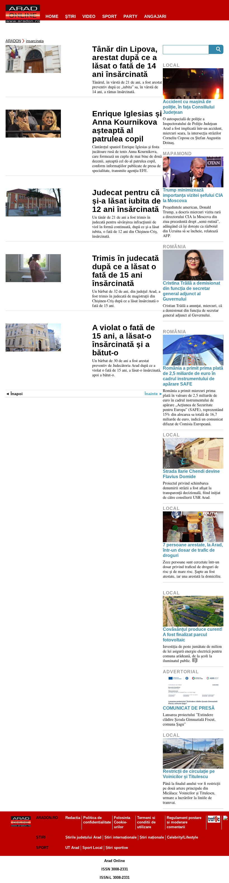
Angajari (155, 16)
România (174, 246)
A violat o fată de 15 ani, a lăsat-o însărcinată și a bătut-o (123, 340)
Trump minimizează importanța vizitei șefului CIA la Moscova (193, 195)
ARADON (13, 41)
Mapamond (177, 153)
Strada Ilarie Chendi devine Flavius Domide (191, 474)
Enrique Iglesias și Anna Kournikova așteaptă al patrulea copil (127, 126)
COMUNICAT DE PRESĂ (189, 708)
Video (89, 16)
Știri (41, 837)
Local (171, 65)
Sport (109, 16)
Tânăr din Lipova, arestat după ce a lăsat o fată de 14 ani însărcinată (125, 62)
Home (52, 16)
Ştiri (70, 16)
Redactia (72, 818)
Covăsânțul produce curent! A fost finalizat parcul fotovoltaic (192, 634)
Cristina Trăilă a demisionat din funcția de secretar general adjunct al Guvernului (191, 291)
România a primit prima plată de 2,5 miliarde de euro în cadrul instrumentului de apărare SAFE (193, 376)
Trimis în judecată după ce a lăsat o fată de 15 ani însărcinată (125, 271)
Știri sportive (117, 848)
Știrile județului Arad (83, 837)
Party (130, 16)
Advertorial (181, 671)
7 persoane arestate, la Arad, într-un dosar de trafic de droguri (193, 550)
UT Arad (72, 848)
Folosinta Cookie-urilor (122, 822)
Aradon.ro (47, 818)
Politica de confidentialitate (97, 820)
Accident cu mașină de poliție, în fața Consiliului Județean (188, 107)
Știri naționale (152, 837)
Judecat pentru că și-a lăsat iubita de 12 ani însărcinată (126, 201)
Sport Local (92, 848)
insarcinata (35, 41)
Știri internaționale (120, 837)
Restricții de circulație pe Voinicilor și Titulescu (189, 774)
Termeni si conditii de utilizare (146, 822)
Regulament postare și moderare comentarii (184, 822)
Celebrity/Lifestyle (182, 837)
